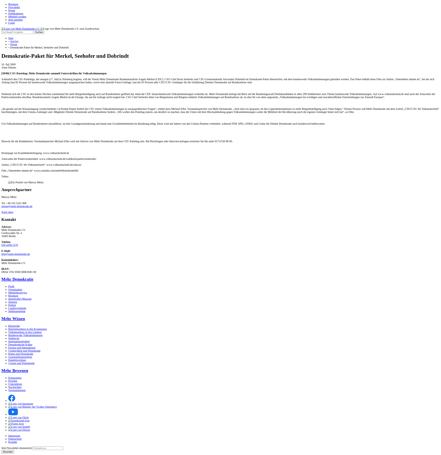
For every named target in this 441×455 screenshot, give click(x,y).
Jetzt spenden (15, 19)
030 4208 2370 (9, 245)
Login (11, 22)
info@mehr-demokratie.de (15, 254)
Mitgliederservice (17, 292)
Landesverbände (17, 308)
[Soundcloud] (19, 420)
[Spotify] (19, 426)
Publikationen (15, 13)
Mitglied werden (17, 16)
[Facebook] (11, 400)
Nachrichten (15, 387)
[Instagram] (20, 403)
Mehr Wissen (13, 318)
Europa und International (21, 347)
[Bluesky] (32, 406)
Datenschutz (15, 438)
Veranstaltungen (17, 390)
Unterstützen (15, 384)
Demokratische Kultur (20, 344)
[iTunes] (16, 423)
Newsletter (14, 7)
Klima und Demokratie (20, 353)
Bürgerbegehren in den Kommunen (27, 329)
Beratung (13, 4)
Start (10, 38)
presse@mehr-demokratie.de (16, 206)
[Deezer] (19, 429)
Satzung (12, 302)
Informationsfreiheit (19, 341)
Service (14, 41)
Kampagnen (15, 377)
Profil (11, 286)
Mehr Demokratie (17, 279)
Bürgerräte (14, 325)
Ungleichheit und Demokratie (24, 350)
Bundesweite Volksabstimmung (25, 335)
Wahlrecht (13, 338)
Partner (12, 305)
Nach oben (7, 212)
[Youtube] (13, 414)
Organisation (15, 289)
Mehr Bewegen (14, 370)
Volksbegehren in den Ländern (25, 332)
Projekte (12, 380)
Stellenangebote (16, 311)
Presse (11, 10)
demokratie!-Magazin (20, 298)
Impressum (14, 435)
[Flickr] (18, 417)
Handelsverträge (17, 360)
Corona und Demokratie (21, 363)
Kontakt (12, 442)
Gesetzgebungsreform (20, 357)
